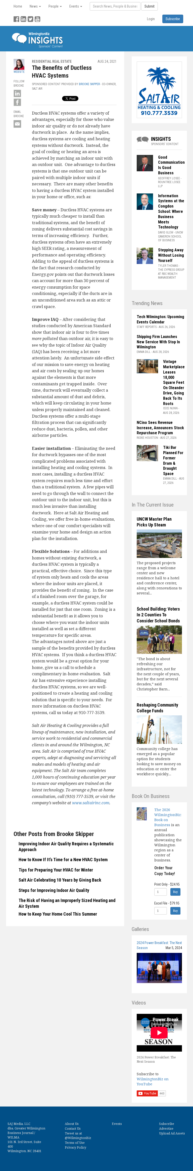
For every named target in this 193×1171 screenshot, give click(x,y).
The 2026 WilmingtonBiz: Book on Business (167, 817)
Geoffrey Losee (169, 178)
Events (117, 1124)
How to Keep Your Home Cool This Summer (58, 914)
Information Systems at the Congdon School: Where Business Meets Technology (171, 211)
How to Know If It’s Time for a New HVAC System (63, 859)
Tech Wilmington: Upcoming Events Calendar (160, 319)
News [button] (34, 6)
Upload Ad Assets (172, 1133)
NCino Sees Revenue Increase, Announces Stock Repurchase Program (160, 428)
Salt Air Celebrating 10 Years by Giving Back (60, 880)
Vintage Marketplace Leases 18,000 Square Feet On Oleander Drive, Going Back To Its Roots (174, 382)
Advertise (166, 1128)
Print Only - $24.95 (167, 884)
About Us (72, 1124)
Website (19, 72)
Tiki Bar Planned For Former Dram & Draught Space (173, 460)
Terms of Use (75, 1143)
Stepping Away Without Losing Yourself (171, 255)
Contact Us (73, 1128)
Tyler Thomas (168, 265)
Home (18, 6)
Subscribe (166, 1124)
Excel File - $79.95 (166, 903)
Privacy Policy (75, 1147)
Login (151, 19)
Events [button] (74, 6)
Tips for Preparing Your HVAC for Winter (56, 870)
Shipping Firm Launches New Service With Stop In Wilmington (158, 342)
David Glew (165, 232)
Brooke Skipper (89, 84)
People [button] (54, 6)
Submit (149, 6)
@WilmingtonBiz (78, 1138)
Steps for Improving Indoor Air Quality (54, 890)
